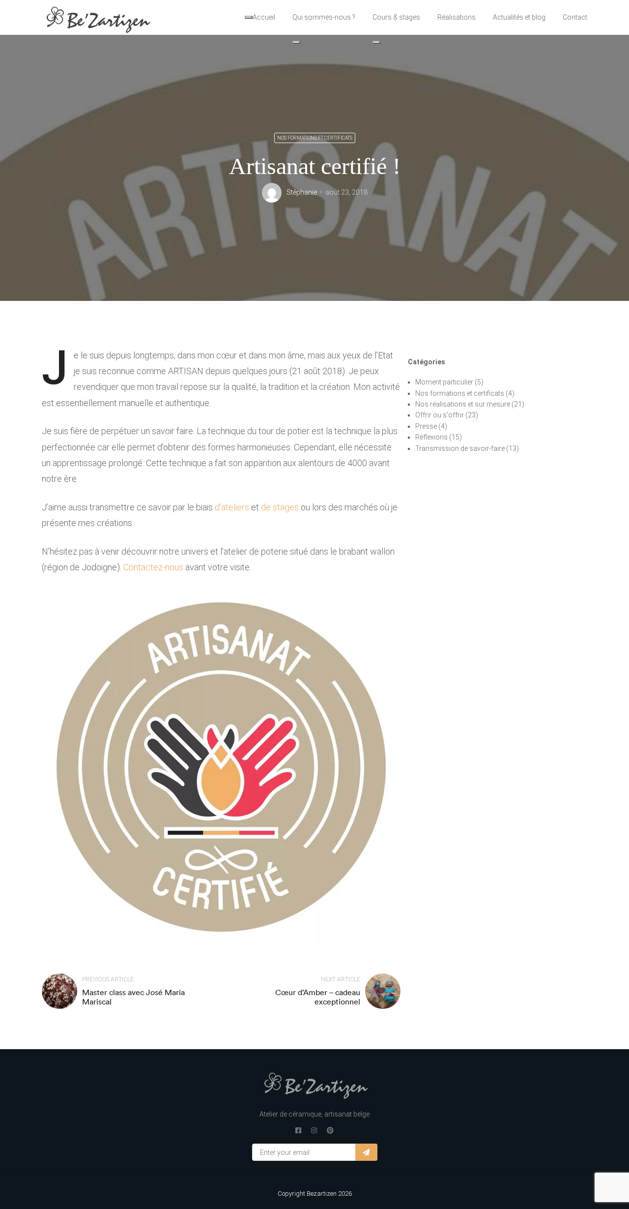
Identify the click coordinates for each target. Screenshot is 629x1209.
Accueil (264, 17)
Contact (575, 17)
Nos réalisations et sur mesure (462, 404)
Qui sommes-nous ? (323, 17)
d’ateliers (232, 507)
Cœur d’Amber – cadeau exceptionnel (317, 996)
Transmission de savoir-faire (460, 448)
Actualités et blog (519, 17)
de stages (280, 507)
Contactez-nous (153, 567)
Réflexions (431, 437)
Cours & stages (396, 17)
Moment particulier (444, 382)
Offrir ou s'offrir (439, 415)
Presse (426, 426)
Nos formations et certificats (314, 138)
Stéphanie (301, 192)
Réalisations (456, 17)
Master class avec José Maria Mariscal (133, 996)
